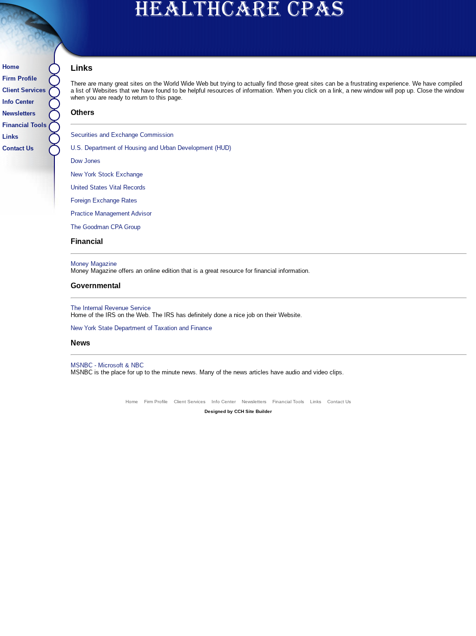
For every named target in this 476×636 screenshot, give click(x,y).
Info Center (18, 101)
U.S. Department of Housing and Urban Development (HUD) (151, 147)
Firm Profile (19, 78)
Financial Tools (24, 125)
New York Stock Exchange (107, 174)
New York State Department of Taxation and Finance (141, 328)
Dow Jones (85, 160)
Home (10, 66)
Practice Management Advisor (111, 213)
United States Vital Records (108, 187)
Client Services (24, 90)
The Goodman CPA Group (105, 226)
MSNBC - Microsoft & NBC (107, 365)
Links (10, 136)
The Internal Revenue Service (111, 307)
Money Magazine (94, 263)
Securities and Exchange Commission (122, 134)
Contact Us (17, 148)
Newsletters (18, 113)
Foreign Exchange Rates (104, 200)
